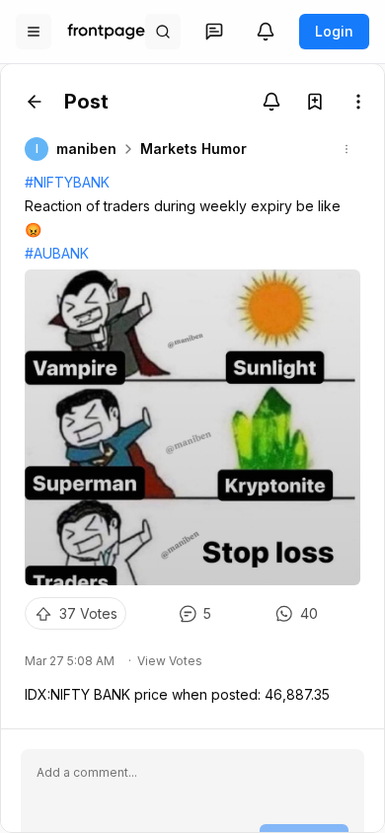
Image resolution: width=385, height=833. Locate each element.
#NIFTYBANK (67, 182)
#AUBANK (57, 253)
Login (334, 31)
